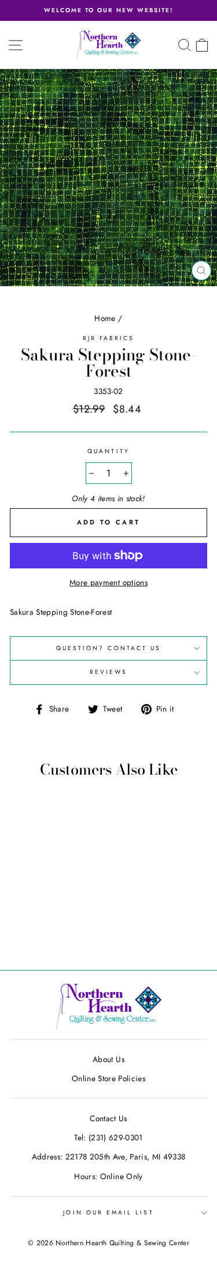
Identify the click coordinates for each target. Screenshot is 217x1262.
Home (104, 318)
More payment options (108, 582)
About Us (108, 1059)
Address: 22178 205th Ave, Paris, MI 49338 (109, 1156)
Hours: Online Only (108, 1176)
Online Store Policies (108, 1078)
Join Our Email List (108, 1212)
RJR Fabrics (109, 338)
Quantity (108, 451)
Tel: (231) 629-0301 (108, 1137)
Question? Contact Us (108, 648)
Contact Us (108, 1118)
